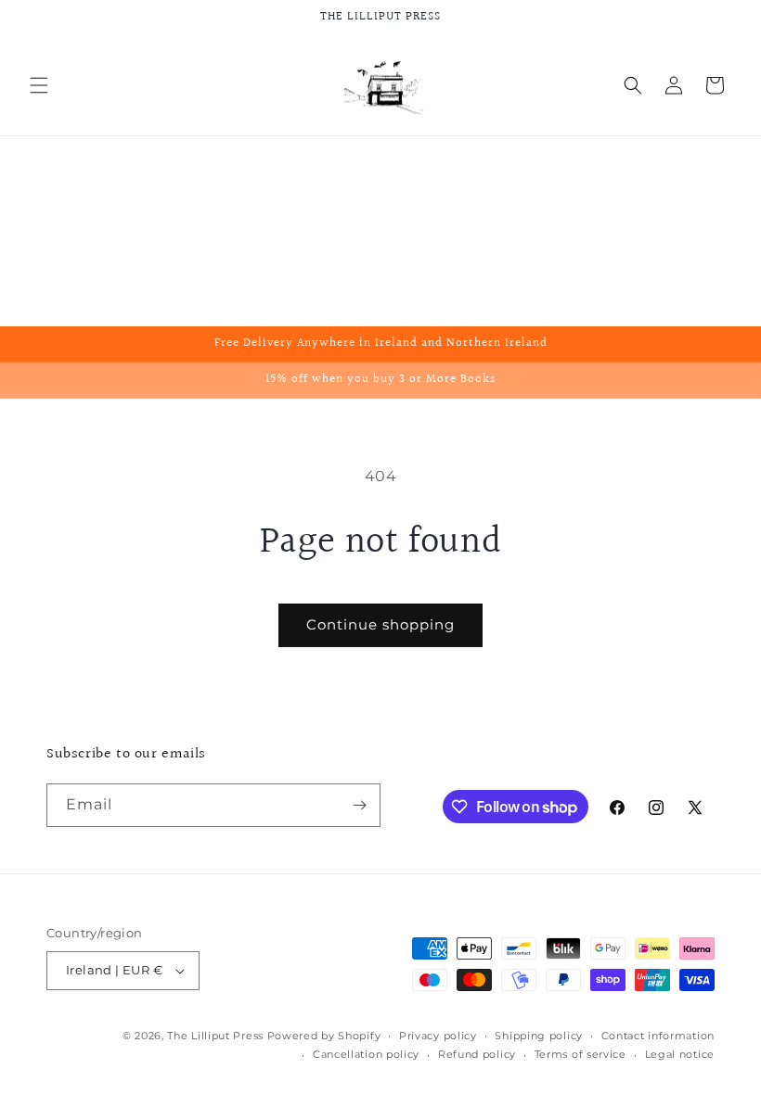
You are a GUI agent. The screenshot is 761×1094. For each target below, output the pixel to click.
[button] (39, 85)
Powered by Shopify (324, 1035)
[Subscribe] (359, 805)
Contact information (658, 1035)
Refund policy (477, 1054)
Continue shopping (380, 624)
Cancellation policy (366, 1054)
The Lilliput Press (215, 1035)
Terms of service (580, 1054)
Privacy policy (438, 1035)
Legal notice (680, 1054)
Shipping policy (539, 1035)
